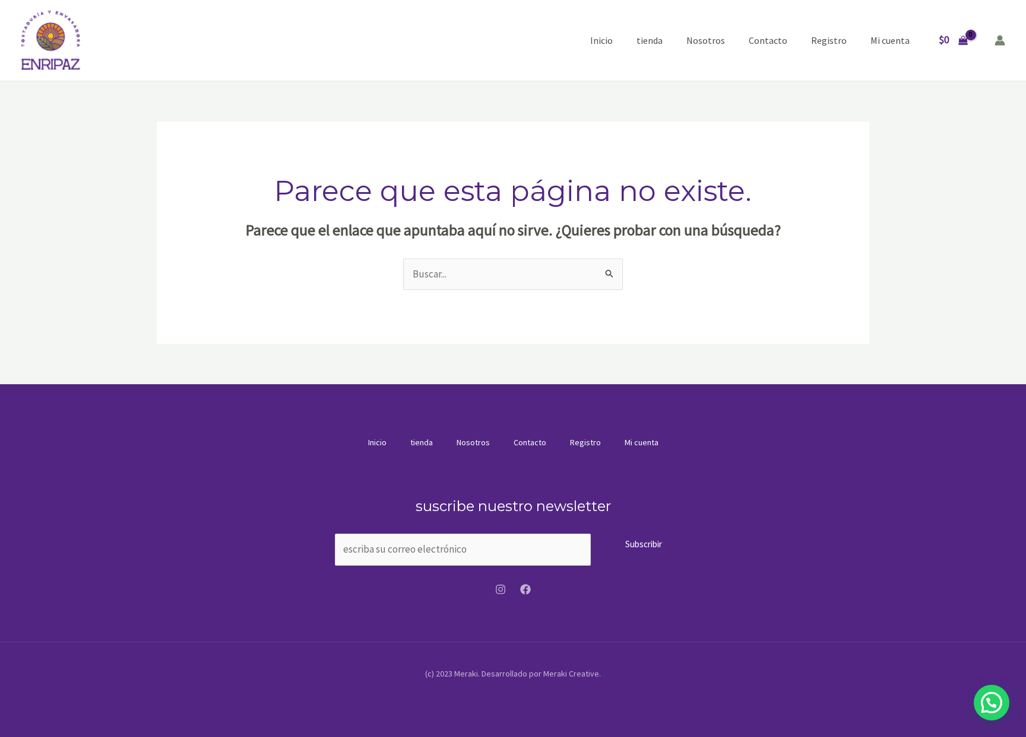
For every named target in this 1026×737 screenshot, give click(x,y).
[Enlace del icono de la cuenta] (1000, 40)
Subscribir (643, 544)
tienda (649, 40)
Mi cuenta (890, 40)
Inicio (601, 40)
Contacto (768, 40)
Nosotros (705, 40)
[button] (991, 702)
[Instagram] (500, 589)
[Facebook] (525, 589)
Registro (829, 40)
